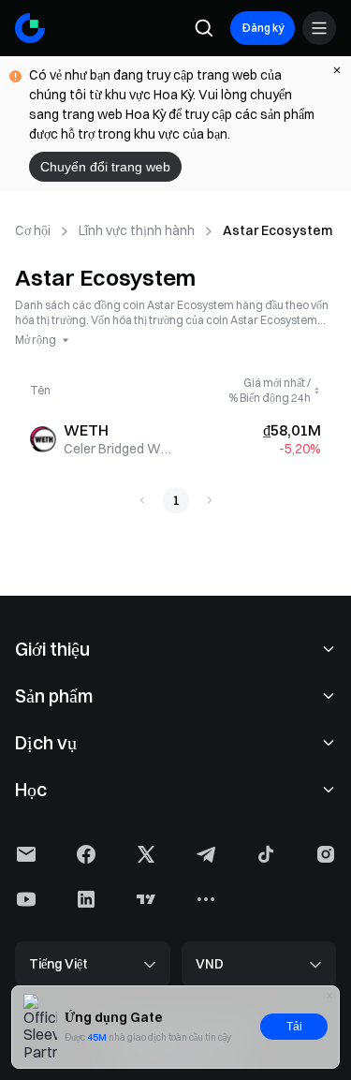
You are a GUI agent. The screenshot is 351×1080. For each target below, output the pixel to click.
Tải (294, 1026)
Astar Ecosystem (277, 230)
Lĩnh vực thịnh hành (137, 230)
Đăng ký (262, 28)
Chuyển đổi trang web (105, 166)
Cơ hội (33, 230)
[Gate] (30, 28)
